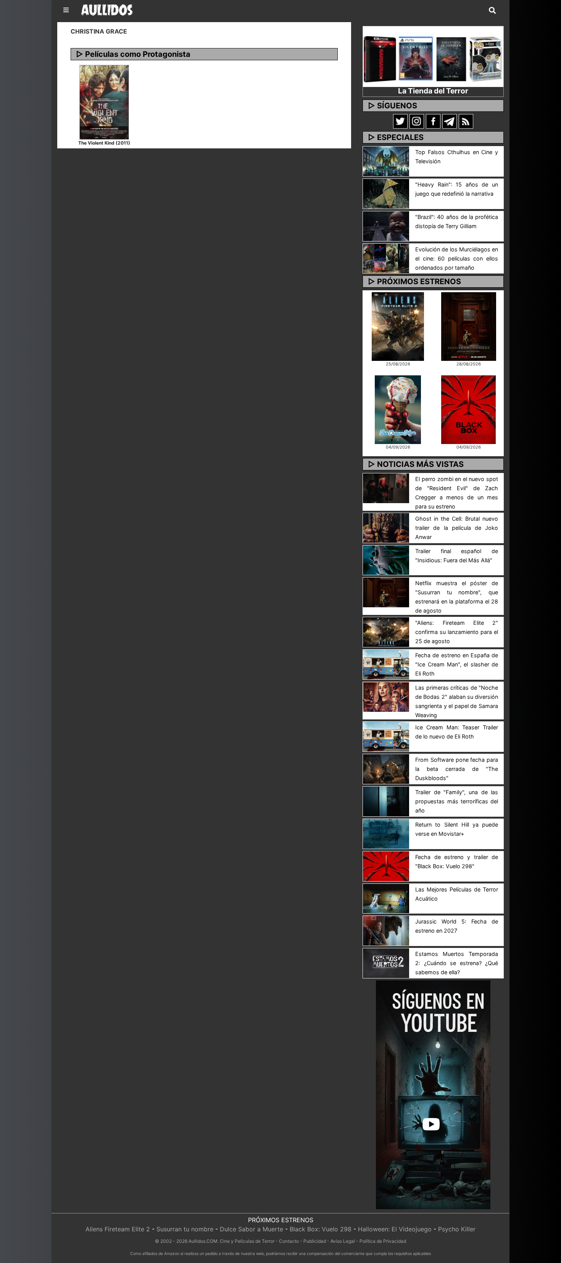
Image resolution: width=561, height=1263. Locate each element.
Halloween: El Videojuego (395, 1229)
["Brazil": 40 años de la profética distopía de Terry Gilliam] (386, 225)
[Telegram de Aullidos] (449, 121)
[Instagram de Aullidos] (416, 121)
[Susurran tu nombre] (468, 326)
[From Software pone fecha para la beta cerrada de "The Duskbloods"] (386, 768)
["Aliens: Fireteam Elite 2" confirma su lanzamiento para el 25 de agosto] (386, 632)
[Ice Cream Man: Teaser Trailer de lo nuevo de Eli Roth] (386, 736)
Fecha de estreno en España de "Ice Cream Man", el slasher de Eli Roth (456, 664)
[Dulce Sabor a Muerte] (398, 409)
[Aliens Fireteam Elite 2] (398, 326)
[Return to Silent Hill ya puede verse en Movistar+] (386, 833)
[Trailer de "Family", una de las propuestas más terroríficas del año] (386, 800)
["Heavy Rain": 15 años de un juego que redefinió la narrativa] (386, 193)
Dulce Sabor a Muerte (251, 1229)
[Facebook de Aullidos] (433, 121)
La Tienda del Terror (433, 90)
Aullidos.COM (203, 1241)
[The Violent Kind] (104, 101)
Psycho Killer (457, 1229)
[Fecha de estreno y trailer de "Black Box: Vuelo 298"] (386, 865)
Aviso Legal (342, 1241)
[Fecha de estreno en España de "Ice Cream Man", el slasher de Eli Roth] (386, 664)
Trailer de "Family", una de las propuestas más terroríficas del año (456, 801)
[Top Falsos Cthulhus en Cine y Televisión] (386, 160)
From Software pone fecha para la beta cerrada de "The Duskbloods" (456, 768)
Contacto (289, 1241)
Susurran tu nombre (184, 1229)
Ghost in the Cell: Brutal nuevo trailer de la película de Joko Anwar (456, 527)
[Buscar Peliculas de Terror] (492, 10)
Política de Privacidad (382, 1241)
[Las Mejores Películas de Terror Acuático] (386, 898)
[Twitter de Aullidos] (400, 121)
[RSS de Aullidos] (466, 121)
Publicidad (314, 1241)
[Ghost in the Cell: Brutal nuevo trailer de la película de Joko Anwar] (386, 527)
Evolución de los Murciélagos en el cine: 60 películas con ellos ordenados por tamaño (456, 258)
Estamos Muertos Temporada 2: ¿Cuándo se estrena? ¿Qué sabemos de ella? (456, 963)
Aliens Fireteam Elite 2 (117, 1229)
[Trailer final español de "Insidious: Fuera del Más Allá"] (386, 559)
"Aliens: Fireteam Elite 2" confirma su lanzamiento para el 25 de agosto (456, 631)
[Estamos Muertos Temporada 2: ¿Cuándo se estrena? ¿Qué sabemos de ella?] (386, 963)
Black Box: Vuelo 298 (320, 1229)
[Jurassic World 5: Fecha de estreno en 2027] (386, 930)
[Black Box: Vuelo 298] (468, 409)
